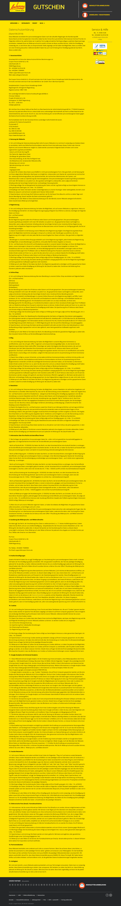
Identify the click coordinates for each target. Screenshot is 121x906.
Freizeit (34, 23)
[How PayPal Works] (100, 52)
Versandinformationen (22, 899)
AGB (56, 584)
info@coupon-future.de (100, 37)
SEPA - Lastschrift (53, 899)
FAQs (100, 39)
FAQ (44, 899)
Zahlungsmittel (36, 899)
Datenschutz (41, 895)
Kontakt (11, 899)
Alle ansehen (25, 881)
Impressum (12, 895)
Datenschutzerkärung (69, 577)
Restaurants (26, 23)
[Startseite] (42, 6)
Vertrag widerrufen (66, 899)
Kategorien (14, 23)
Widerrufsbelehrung (29, 895)
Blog (41, 23)
